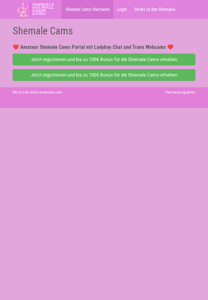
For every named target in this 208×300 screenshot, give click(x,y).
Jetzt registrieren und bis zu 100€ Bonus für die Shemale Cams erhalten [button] (104, 59)
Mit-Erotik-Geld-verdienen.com (37, 92)
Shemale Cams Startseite (87, 9)
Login (122, 9)
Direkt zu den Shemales (154, 9)
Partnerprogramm (180, 92)
